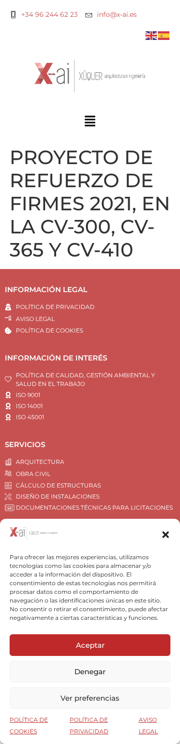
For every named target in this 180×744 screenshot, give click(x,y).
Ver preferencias (90, 698)
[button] (165, 534)
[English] (151, 34)
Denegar (90, 671)
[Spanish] (164, 34)
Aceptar (90, 645)
